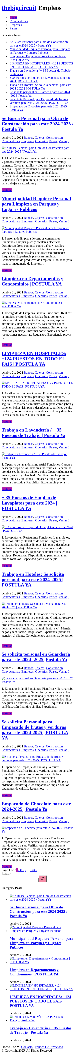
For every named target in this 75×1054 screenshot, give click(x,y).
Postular (7, 190)
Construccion (54, 137)
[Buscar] (43, 879)
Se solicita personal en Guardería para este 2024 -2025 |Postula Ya (36, 657)
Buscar (6, 873)
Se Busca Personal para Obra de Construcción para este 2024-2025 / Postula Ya (39, 43)
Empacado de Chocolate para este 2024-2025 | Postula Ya (36, 806)
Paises (13, 28)
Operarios (41, 141)
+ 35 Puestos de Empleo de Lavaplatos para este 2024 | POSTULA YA (29, 503)
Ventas (63, 141)
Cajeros (39, 137)
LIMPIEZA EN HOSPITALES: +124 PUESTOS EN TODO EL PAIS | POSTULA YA (41, 65)
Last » (33, 870)
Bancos (28, 137)
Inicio (13, 17)
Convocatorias (19, 21)
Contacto (27, 1047)
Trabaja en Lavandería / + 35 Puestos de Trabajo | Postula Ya (33, 432)
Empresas (16, 24)
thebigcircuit (19, 7)
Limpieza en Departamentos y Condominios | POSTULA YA (32, 281)
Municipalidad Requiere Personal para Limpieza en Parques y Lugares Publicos (40, 50)
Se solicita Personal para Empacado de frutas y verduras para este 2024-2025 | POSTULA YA (39, 100)
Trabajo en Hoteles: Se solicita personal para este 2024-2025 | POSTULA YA (40, 86)
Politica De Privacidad (49, 1047)
